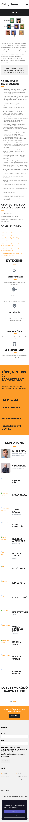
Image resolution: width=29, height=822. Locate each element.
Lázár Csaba (19, 495)
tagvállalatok (6, 776)
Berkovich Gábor (18, 658)
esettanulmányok (22, 776)
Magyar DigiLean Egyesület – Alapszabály (11, 232)
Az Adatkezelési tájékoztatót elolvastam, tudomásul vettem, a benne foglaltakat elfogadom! (14, 749)
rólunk (19, 773)
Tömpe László (16, 511)
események (6, 779)
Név (3, 734)
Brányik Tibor (17, 554)
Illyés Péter (19, 583)
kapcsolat (20, 779)
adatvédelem (6, 783)
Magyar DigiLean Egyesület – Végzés (10, 235)
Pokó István (19, 568)
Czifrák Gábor (16, 672)
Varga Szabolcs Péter (17, 629)
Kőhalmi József (17, 643)
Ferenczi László (17, 481)
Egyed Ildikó (19, 597)
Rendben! (14, 811)
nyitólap (5, 773)
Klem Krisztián (18, 525)
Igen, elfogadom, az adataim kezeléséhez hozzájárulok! (13, 754)
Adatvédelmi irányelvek (14, 816)
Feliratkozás (5, 761)
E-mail (3, 740)
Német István (20, 612)
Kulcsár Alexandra (18, 540)
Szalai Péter (19, 466)
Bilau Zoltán (20, 451)
